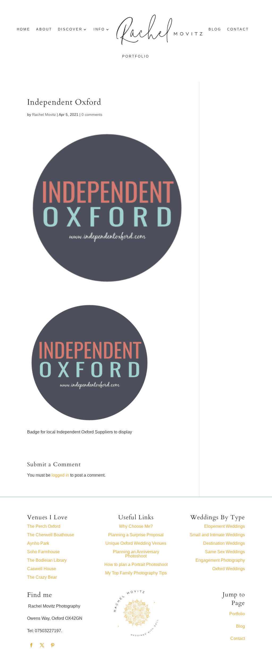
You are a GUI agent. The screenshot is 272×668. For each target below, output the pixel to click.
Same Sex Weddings (225, 552)
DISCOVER (70, 29)
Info (99, 29)
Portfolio (135, 56)
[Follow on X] (42, 645)
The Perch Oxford (43, 526)
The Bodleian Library (47, 560)
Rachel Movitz (44, 114)
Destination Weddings (224, 543)
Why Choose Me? (136, 526)
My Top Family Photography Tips (136, 573)
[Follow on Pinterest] (52, 645)
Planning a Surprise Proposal (136, 535)
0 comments (92, 114)
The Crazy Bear (42, 577)
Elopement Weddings (224, 526)
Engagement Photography (220, 560)
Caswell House (41, 568)
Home (23, 29)
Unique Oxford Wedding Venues (135, 543)
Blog (240, 626)
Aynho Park (38, 543)
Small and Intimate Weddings (217, 535)
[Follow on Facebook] (31, 645)
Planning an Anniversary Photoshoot (136, 554)
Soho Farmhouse (43, 552)
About (44, 29)
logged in (60, 475)
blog (215, 29)
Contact (238, 29)
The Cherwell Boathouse (50, 535)
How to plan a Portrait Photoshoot (136, 564)
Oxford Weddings (228, 568)
